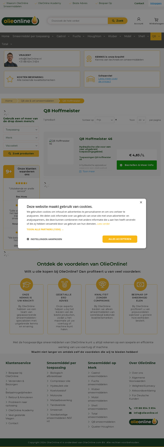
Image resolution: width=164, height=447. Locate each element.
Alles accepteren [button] (120, 238)
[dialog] (82, 223)
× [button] (141, 202)
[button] (82, 229)
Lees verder (103, 223)
